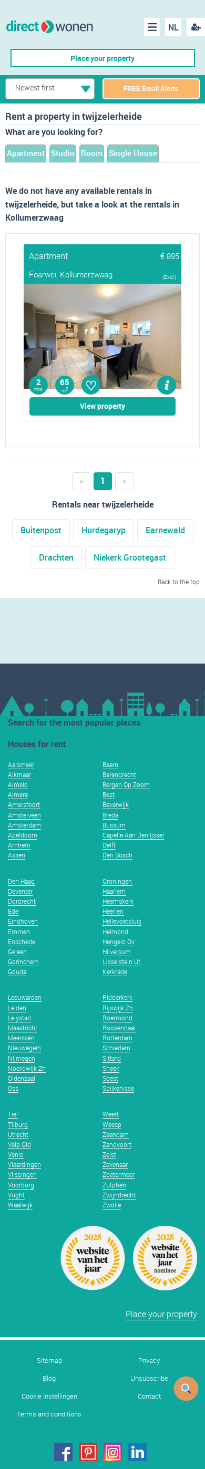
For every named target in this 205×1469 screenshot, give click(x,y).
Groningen (117, 881)
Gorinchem (23, 961)
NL (173, 27)
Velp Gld (19, 1144)
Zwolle (111, 1205)
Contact (149, 1396)
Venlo (16, 1154)
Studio (63, 153)
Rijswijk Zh (117, 1008)
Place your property (102, 58)
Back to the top (179, 581)
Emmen (19, 931)
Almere (18, 794)
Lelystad (19, 1017)
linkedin (137, 1452)
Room (91, 153)
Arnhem (19, 845)
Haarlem (114, 891)
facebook (63, 1452)
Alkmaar (19, 774)
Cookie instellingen (49, 1396)
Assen (16, 855)
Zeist (109, 1154)
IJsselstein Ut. (122, 961)
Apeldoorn (22, 835)
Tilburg (18, 1124)
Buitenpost (41, 530)
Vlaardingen (24, 1164)
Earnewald (165, 530)
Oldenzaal (21, 1078)
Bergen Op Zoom (126, 784)
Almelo (18, 784)
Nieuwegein (24, 1047)
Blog (49, 1378)
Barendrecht (119, 774)
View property (102, 406)
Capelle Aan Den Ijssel (133, 835)
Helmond (115, 931)
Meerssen (21, 1037)
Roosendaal (119, 1027)
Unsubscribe (149, 1378)
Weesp (111, 1124)
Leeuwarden (25, 997)
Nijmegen (21, 1058)
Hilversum (116, 951)
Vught (16, 1195)
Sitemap (49, 1360)
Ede (13, 911)
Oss (13, 1088)
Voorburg (21, 1185)
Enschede (21, 941)
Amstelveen (24, 815)
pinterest (88, 1452)
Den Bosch (117, 855)
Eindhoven (23, 921)
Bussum (114, 825)
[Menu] (152, 27)
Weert (110, 1114)
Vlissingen (22, 1174)
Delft (109, 845)
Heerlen (113, 911)
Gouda (17, 971)
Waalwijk (20, 1205)
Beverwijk (115, 804)
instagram (113, 1452)
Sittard (111, 1058)
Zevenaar (115, 1164)
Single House (133, 153)
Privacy (149, 1360)
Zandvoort (116, 1144)
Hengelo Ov (118, 941)
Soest (110, 1078)
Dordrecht (22, 901)
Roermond (117, 1017)
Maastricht (22, 1027)
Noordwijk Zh (27, 1068)
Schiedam (116, 1047)
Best (108, 794)
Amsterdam (24, 825)
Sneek (110, 1068)
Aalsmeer (21, 764)
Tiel (13, 1114)
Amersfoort (24, 804)
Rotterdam (117, 1037)
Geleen (17, 951)
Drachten (56, 557)
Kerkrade (114, 971)
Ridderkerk (117, 997)
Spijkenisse (118, 1088)
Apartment (26, 153)
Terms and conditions (49, 1414)
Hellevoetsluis (121, 921)
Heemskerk (118, 901)
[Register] (196, 27)
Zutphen (114, 1185)
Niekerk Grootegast (130, 557)
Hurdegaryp (103, 530)
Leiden (17, 1008)
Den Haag (21, 881)
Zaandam (115, 1134)
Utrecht (18, 1134)
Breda (110, 815)
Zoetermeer (118, 1174)
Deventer (20, 891)
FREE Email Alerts (151, 88)
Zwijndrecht (119, 1195)
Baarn (110, 764)
